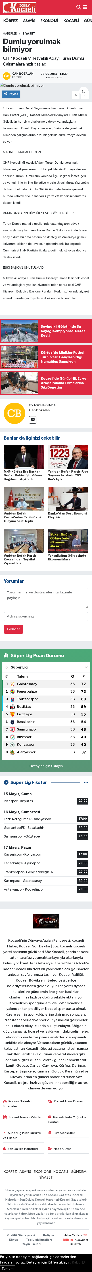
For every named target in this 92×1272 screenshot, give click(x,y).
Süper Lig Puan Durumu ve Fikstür (22, 1135)
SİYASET (29, 33)
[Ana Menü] (85, 8)
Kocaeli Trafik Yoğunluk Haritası (67, 1120)
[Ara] (78, 8)
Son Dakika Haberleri (23, 1149)
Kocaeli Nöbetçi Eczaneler (17, 1104)
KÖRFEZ (10, 21)
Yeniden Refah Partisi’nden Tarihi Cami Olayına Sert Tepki (22, 517)
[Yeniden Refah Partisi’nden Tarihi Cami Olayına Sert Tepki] (24, 499)
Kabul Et (79, 1262)
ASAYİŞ (29, 21)
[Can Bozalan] (14, 413)
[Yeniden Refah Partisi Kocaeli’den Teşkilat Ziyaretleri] (24, 541)
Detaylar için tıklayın (46, 766)
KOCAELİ (71, 21)
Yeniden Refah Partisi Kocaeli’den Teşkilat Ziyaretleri (20, 559)
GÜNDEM (79, 1172)
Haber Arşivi (62, 1149)
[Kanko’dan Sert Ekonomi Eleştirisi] (68, 499)
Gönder (13, 629)
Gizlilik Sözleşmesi (21, 1235)
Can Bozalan (39, 410)
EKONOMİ (49, 21)
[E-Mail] (32, 420)
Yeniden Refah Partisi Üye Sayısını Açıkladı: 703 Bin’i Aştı (68, 475)
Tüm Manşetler (64, 1133)
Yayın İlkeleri (31, 1244)
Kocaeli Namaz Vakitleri (25, 1117)
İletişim (48, 1235)
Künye (13, 1240)
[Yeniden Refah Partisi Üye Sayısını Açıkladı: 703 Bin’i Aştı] (68, 457)
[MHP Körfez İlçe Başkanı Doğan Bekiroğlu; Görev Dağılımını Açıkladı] (24, 457)
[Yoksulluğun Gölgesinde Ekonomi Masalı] (68, 541)
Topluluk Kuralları (39, 1240)
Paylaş (13, 94)
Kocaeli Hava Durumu (69, 1101)
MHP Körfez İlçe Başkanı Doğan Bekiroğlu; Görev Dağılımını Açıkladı (23, 475)
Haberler (10, 33)
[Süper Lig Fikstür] (86, 782)
